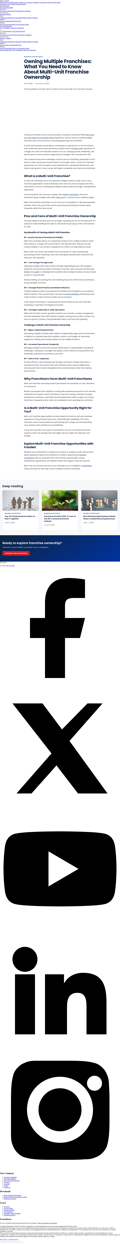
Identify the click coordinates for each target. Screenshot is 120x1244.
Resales (6, 1185)
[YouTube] (60, 928)
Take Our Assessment (17, 28)
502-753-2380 (10, 565)
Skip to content (4, 1)
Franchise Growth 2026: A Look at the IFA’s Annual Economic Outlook (60, 518)
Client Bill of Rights (10, 1179)
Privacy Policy (3, 1239)
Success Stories (4, 21)
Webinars (8, 14)
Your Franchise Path (6, 7)
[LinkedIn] (60, 1049)
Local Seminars (8, 1212)
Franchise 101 (4, 11)
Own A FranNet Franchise (11, 1180)
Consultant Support (13, 1239)
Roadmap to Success (10, 1199)
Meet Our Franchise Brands (20, 24)
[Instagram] (60, 1169)
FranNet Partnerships (6, 24)
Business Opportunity (33, 57)
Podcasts (2, 14)
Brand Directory (5, 6)
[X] (60, 808)
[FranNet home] (13, 4)
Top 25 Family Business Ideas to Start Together (20, 517)
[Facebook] (60, 687)
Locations (7, 1184)
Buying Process (13, 11)
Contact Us (7, 1187)
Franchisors (43, 2)
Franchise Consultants (24, 11)
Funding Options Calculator (29, 18)
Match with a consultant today (9, 2)
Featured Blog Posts (15, 21)
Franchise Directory (9, 1215)
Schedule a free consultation (16, 553)
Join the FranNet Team (53, 2)
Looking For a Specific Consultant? (28, 2)
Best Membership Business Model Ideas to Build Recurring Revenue (99, 517)
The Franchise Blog (6, 26)
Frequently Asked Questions (12, 1213)
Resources (7, 1207)
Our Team (7, 1182)
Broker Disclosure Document (12, 1195)
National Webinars (9, 1210)
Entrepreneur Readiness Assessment (10, 18)
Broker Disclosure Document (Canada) (15, 1197)
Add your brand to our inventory (47, 1223)
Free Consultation (5, 28)
